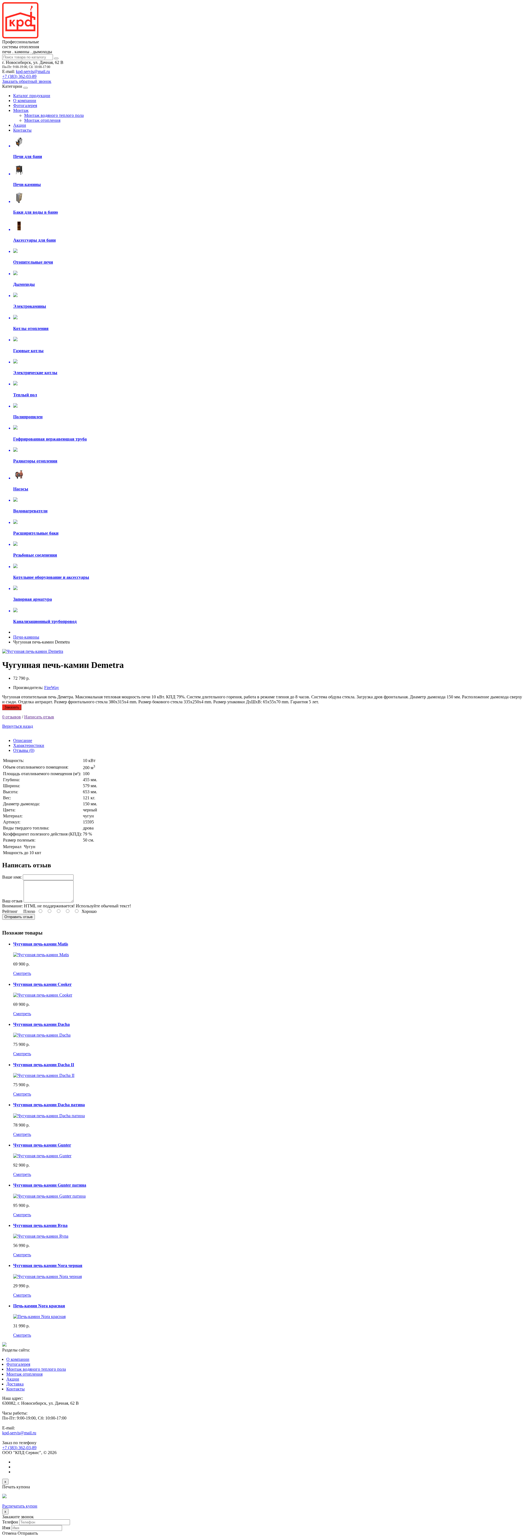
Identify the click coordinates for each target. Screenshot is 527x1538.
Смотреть (22, 973)
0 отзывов (11, 717)
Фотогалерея (25, 105)
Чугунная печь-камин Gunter (42, 1145)
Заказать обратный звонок (26, 81)
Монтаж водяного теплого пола (54, 115)
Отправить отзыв (18, 917)
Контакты (22, 130)
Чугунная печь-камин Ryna (40, 1225)
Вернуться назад (17, 726)
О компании (24, 100)
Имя (6, 1527)
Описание (22, 740)
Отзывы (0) (23, 750)
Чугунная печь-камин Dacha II (43, 1064)
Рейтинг (10, 911)
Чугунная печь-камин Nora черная (47, 1265)
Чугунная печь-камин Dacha (41, 1024)
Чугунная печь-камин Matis (40, 944)
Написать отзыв (39, 717)
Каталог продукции (31, 95)
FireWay (51, 687)
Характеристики (28, 745)
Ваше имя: (12, 877)
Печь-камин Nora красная (39, 1305)
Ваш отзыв (12, 901)
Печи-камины (26, 637)
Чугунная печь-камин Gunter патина (49, 1185)
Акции (19, 125)
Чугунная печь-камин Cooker (42, 984)
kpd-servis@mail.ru (33, 71)
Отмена (9, 1533)
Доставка (15, 1384)
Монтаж (21, 110)
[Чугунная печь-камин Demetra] (32, 651)
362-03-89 (19, 76)
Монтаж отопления (42, 120)
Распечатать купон (19, 1506)
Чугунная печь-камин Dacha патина (49, 1104)
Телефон (10, 1522)
